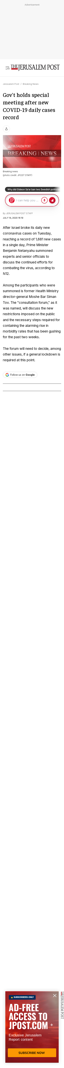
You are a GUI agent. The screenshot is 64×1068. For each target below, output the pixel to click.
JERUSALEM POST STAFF (19, 213)
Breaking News (31, 84)
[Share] (6, 128)
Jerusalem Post (11, 84)
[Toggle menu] (7, 67)
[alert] (32, 1027)
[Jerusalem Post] (35, 67)
